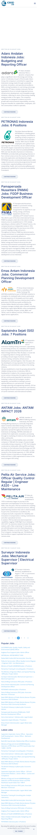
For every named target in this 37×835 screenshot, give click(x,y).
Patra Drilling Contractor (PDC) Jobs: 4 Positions (16, 682)
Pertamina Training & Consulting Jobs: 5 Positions (17, 669)
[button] (35, 3)
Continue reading (10, 112)
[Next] (28, 638)
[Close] (33, 829)
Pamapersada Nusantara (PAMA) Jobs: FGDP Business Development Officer (17, 192)
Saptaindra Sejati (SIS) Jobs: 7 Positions (17, 332)
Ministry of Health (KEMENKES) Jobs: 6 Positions (16, 666)
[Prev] (9, 638)
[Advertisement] (18, 29)
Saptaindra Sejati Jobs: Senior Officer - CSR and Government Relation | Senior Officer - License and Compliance (17, 774)
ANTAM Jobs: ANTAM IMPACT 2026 (17, 409)
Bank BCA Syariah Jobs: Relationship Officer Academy (18, 741)
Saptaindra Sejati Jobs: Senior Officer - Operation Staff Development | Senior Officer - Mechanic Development (17, 736)
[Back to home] (8, 3)
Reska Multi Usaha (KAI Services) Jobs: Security (16, 658)
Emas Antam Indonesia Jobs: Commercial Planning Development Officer (18, 276)
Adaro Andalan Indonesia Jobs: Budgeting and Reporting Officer (14, 59)
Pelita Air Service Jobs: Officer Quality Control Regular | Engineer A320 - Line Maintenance (18, 482)
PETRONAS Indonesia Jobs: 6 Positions (17, 123)
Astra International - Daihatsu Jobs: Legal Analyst (17, 717)
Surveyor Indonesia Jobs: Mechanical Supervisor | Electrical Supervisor (17, 557)
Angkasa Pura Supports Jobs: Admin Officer (15, 652)
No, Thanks (19, 831)
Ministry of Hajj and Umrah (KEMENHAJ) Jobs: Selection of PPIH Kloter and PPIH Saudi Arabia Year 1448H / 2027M (18, 746)
